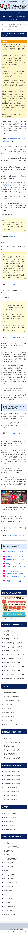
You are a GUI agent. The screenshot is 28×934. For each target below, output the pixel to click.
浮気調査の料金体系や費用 (11, 696)
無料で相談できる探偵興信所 (12, 758)
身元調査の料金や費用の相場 (12, 779)
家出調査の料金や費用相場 (11, 791)
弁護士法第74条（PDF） (16, 337)
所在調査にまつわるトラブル (12, 635)
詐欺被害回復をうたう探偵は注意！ (14, 678)
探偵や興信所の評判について (12, 754)
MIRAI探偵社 (7, 855)
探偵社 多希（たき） (10, 871)
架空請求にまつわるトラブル (12, 639)
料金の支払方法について (11, 724)
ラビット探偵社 (8, 886)
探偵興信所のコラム (9, 829)
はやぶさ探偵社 (8, 879)
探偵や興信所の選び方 (10, 738)
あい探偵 (6, 843)
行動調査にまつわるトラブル (12, 662)
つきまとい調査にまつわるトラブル (14, 674)
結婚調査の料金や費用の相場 (12, 783)
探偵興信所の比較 (9, 746)
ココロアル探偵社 (9, 867)
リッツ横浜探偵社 (9, 863)
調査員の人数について (10, 708)
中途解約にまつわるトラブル (12, 670)
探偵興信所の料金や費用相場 (12, 692)
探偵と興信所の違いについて (12, 817)
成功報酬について (9, 712)
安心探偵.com (8, 894)
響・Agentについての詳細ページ (15, 571)
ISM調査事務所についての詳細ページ (16, 573)
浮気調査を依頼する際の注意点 (13, 742)
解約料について (8, 720)
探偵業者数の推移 (9, 821)
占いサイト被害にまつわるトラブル (14, 655)
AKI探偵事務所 (8, 890)
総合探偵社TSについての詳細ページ (16, 556)
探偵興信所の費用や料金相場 (16, 536)
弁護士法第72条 (13, 284)
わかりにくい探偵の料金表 (11, 700)
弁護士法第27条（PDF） (16, 236)
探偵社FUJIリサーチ (10, 851)
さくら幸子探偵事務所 (10, 859)
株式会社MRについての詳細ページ (15, 581)
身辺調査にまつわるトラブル (12, 651)
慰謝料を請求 (8, 185)
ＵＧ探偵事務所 (8, 898)
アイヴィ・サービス (9, 910)
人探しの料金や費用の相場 (11, 771)
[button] (25, 446)
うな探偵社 (7, 902)
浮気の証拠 (13, 183)
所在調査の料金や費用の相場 (12, 799)
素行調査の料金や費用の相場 (12, 775)
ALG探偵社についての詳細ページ (15, 564)
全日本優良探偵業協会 (10, 906)
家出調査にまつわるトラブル (12, 631)
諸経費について (8, 704)
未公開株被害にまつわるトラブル (13, 643)
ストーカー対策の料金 (10, 787)
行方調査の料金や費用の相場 (12, 795)
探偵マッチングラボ (9, 914)
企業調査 (23, 126)
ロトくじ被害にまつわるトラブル (13, 658)
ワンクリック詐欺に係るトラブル (13, 647)
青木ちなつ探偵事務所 (10, 875)
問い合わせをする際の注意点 (12, 750)
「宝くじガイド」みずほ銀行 (16, 433)
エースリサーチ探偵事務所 (11, 847)
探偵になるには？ (9, 825)
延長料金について (9, 716)
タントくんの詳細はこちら (9, 619)
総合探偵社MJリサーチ (10, 882)
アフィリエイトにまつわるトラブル (14, 666)
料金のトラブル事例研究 (11, 813)
